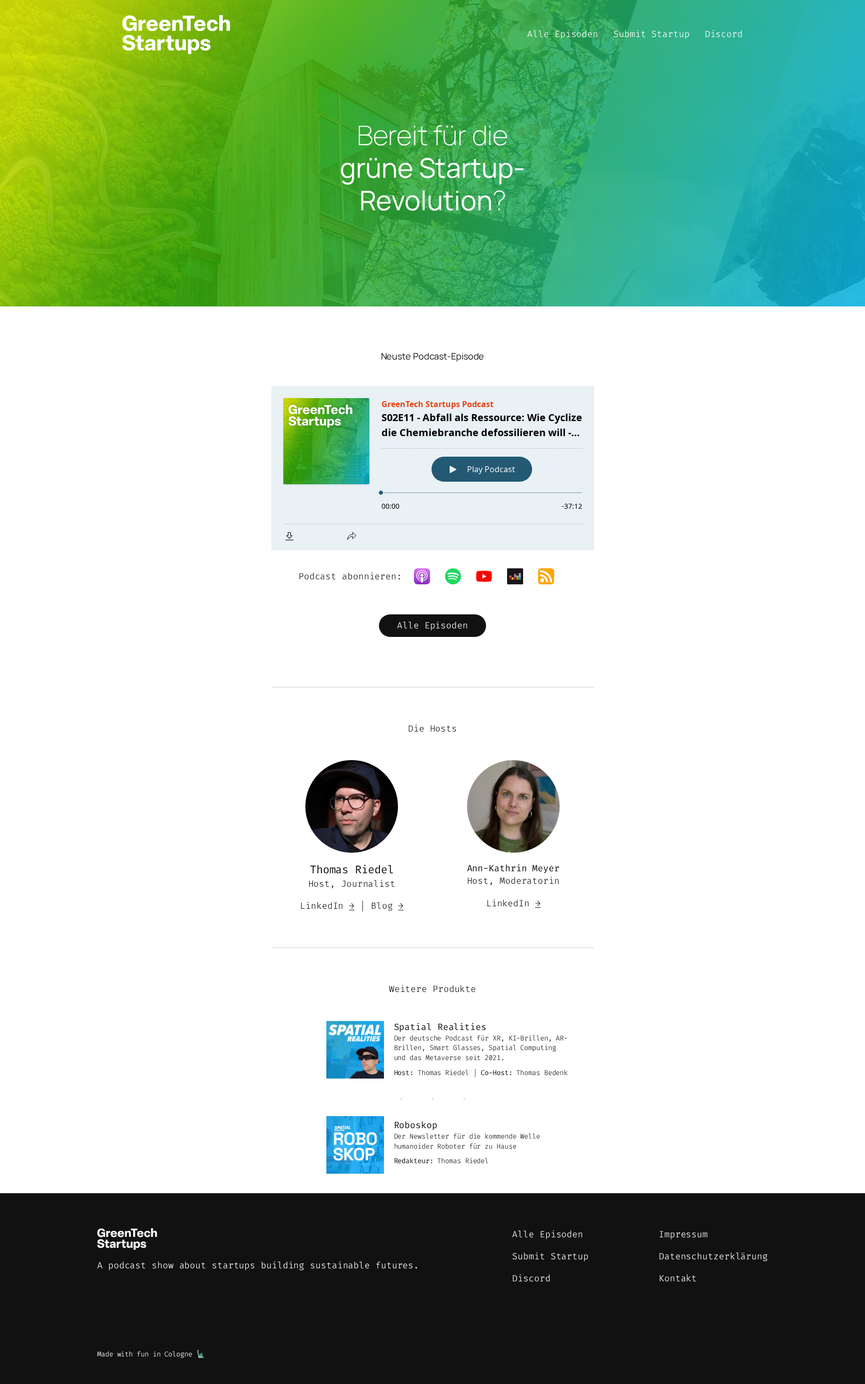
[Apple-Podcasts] (427, 576)
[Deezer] (520, 576)
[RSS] (551, 576)
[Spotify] (458, 576)
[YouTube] (489, 576)
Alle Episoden (432, 625)
